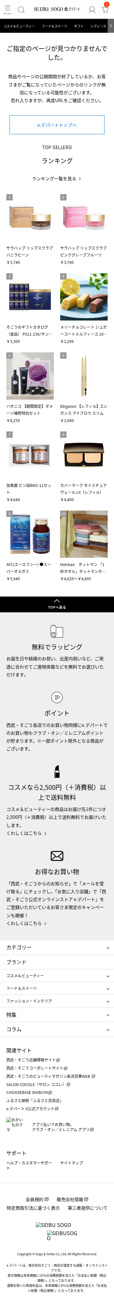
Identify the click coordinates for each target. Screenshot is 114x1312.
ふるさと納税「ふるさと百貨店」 (34, 1100)
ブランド (16, 962)
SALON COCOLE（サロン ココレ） (36, 1084)
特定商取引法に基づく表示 (33, 1208)
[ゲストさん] (92, 9)
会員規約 (34, 1199)
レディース (98, 26)
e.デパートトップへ (57, 125)
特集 (11, 1014)
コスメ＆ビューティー (19, 26)
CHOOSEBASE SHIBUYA (27, 1092)
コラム (14, 1029)
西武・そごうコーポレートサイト (34, 1068)
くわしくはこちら (24, 833)
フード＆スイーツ (54, 26)
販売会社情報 (70, 1199)
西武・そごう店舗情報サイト (31, 1059)
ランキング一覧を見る (54, 179)
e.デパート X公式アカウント (30, 1108)
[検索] (21, 9)
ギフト (79, 26)
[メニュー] (8, 9)
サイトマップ (71, 1162)
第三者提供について (88, 1208)
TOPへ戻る (57, 607)
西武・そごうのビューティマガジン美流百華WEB (48, 1076)
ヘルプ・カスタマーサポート (29, 1165)
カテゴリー (19, 947)
